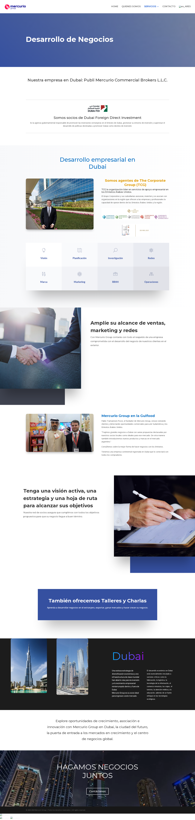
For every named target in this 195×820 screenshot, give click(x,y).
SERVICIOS (150, 7)
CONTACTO (169, 7)
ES (8, 815)
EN (8, 818)
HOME (114, 7)
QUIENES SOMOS (131, 7)
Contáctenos (97, 791)
